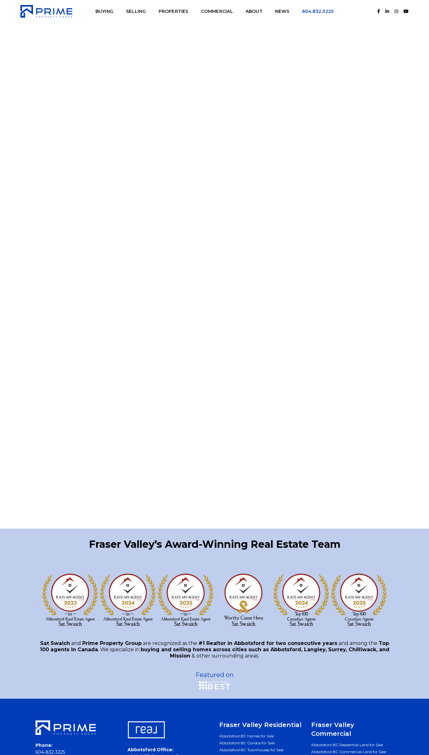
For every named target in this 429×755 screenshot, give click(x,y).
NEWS (282, 11)
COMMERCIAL (217, 11)
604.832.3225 (318, 11)
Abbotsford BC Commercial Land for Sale (348, 751)
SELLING (136, 11)
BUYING (104, 11)
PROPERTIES (173, 11)
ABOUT (254, 11)
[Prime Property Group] (46, 11)
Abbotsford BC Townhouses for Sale (251, 749)
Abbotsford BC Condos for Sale (247, 743)
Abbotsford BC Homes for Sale (246, 736)
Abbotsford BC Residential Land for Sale (347, 744)
